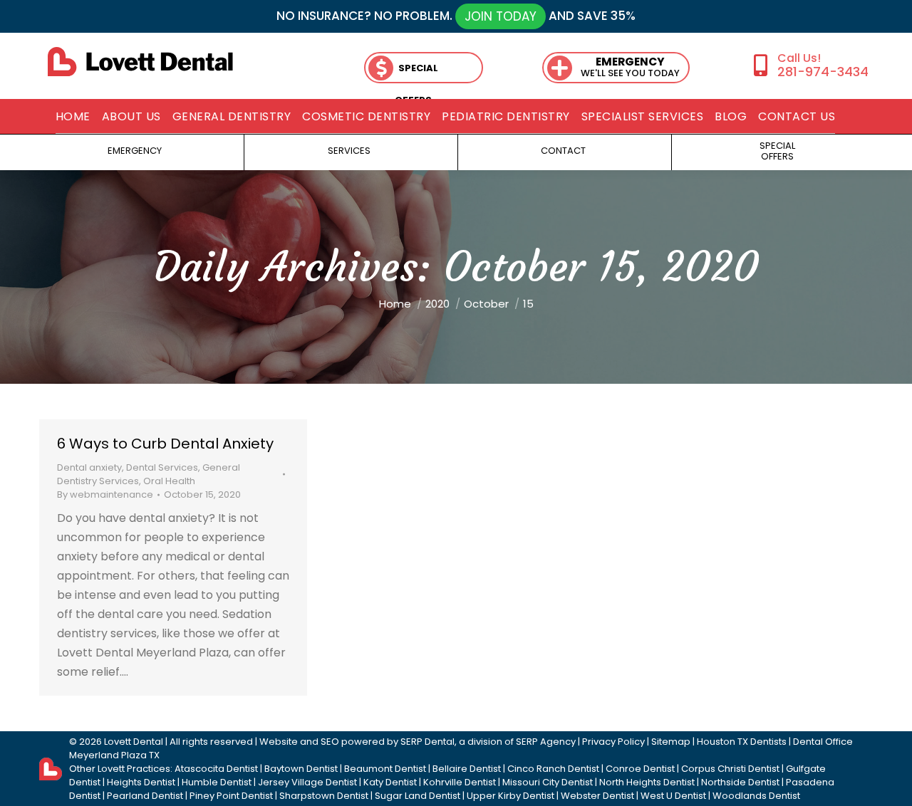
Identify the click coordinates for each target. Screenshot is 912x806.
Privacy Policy (613, 741)
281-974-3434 (822, 71)
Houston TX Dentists (742, 741)
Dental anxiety (89, 467)
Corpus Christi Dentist (730, 768)
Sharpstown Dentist (323, 795)
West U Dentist (673, 795)
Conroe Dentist (640, 768)
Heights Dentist (141, 782)
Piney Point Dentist (231, 795)
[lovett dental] (140, 61)
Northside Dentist (740, 782)
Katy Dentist (390, 782)
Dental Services (162, 467)
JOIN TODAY (501, 16)
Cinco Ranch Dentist (553, 768)
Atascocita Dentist (216, 768)
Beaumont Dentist (385, 768)
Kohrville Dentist (459, 782)
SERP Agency (546, 741)
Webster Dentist (597, 795)
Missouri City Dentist (547, 782)
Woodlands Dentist (756, 795)
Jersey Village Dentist (307, 782)
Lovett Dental (133, 741)
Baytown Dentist (301, 768)
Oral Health (169, 481)
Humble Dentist (217, 782)
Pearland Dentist (145, 795)
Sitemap (670, 741)
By (105, 494)
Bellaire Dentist (466, 768)
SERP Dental (427, 741)
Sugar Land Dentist (417, 795)
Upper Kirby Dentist (510, 795)
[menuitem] (73, 116)
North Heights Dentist (647, 782)
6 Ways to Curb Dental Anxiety (165, 444)
